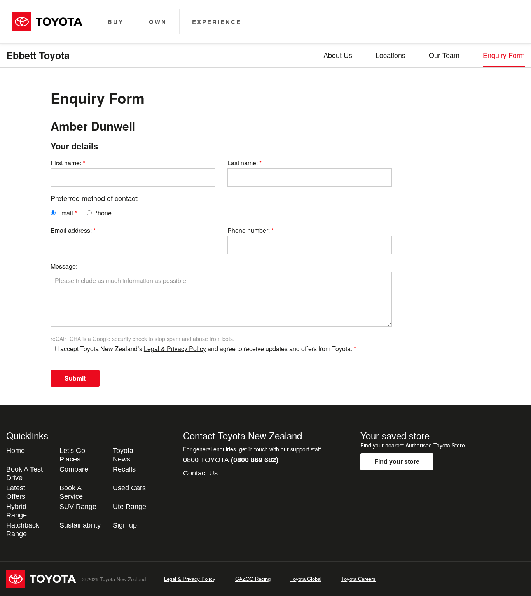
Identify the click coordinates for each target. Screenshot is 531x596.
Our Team (444, 55)
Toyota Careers (358, 579)
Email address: (71, 230)
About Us (337, 55)
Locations (390, 55)
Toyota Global (305, 579)
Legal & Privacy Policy (175, 348)
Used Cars (129, 488)
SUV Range (77, 506)
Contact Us (200, 473)
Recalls (124, 469)
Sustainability (80, 525)
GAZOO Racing (253, 579)
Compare (73, 469)
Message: (64, 266)
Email (64, 212)
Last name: (242, 162)
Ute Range (129, 506)
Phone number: (248, 230)
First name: (66, 162)
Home (15, 450)
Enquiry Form (504, 55)
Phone (102, 212)
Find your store (396, 461)
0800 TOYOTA (230, 460)
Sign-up (125, 525)
